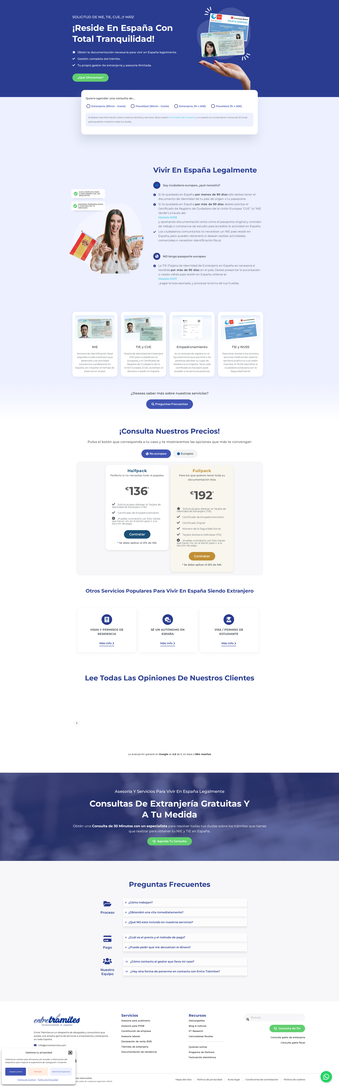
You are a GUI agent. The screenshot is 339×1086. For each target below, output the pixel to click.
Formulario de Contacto (182, 117)
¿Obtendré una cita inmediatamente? (155, 912)
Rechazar (38, 1072)
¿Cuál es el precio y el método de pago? (156, 937)
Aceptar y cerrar (15, 1072)
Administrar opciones (61, 1072)
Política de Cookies (26, 1079)
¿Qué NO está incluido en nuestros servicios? (160, 922)
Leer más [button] (106, 742)
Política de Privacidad (48, 1079)
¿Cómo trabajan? (140, 902)
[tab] (156, 454)
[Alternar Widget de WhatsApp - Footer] (326, 1076)
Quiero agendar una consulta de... (110, 98)
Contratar (137, 534)
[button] (70, 1052)
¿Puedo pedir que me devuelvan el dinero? (159, 947)
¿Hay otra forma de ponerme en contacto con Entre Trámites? (175, 971)
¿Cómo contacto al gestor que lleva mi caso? (162, 961)
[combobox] (274, 1017)
